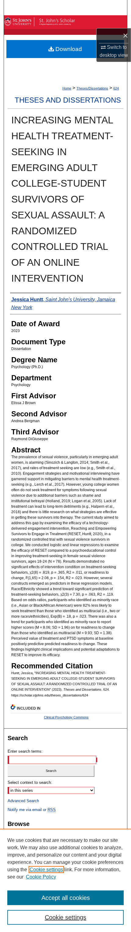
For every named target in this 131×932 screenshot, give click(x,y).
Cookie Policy (41, 876)
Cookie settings (46, 869)
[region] (65, 880)
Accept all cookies (65, 897)
